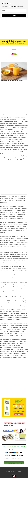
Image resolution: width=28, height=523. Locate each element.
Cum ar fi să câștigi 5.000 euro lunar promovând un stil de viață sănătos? (14, 42)
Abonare (14, 15)
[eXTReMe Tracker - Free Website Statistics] (14, 475)
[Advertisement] (14, 28)
